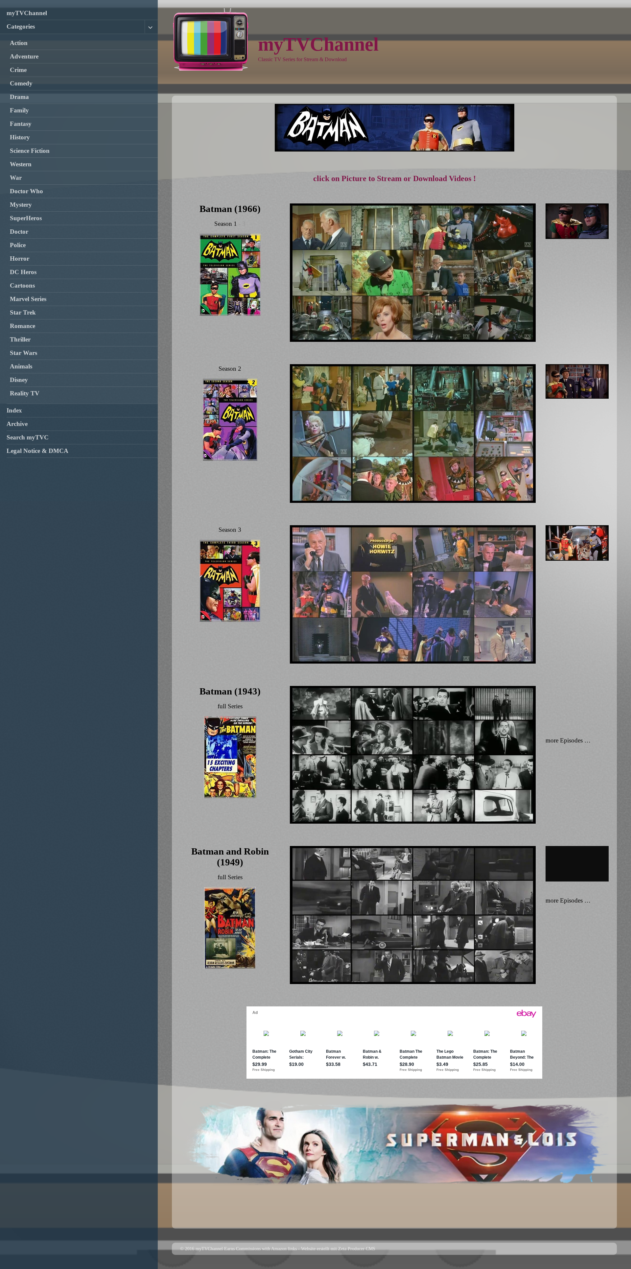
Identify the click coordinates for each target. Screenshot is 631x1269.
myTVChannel (27, 13)
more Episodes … (568, 740)
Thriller (20, 339)
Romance (22, 325)
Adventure (24, 56)
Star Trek (23, 312)
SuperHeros (26, 218)
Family (19, 110)
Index (14, 410)
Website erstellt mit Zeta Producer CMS (338, 1248)
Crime (18, 69)
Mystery (21, 204)
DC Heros (23, 272)
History (20, 137)
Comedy (21, 83)
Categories (21, 26)
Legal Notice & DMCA (37, 450)
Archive (17, 423)
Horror (19, 258)
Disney (19, 379)
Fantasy (21, 123)
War (16, 177)
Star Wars (23, 352)
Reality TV (24, 393)
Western (21, 164)
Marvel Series (28, 298)
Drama (19, 96)
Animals (21, 366)
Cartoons (22, 285)
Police (18, 245)
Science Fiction (30, 150)
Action (19, 42)
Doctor (19, 231)
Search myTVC (28, 437)
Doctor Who (26, 191)
